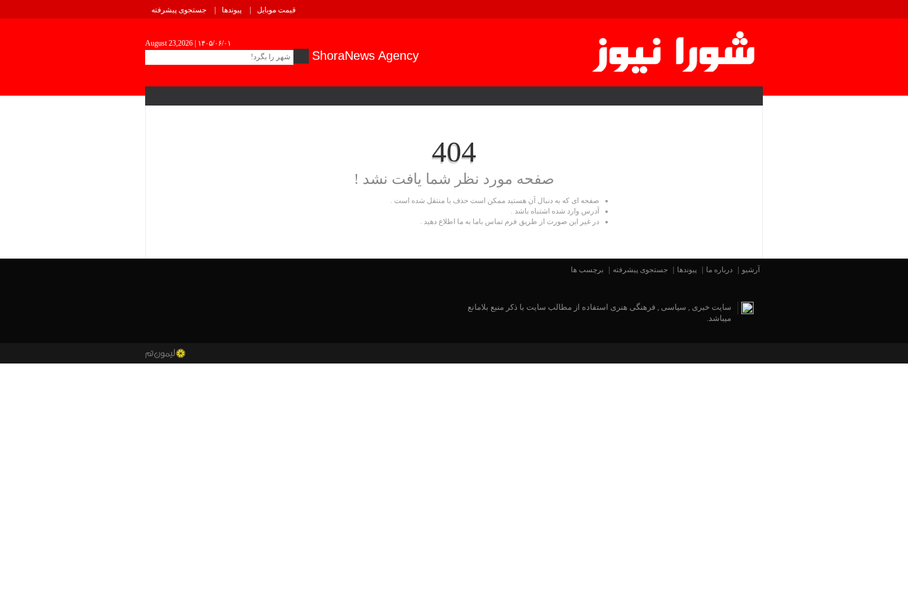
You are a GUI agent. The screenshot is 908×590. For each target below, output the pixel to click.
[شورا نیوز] (675, 50)
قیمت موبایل (276, 10)
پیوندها (232, 10)
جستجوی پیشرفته (178, 10)
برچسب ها (587, 269)
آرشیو (751, 269)
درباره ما (719, 269)
